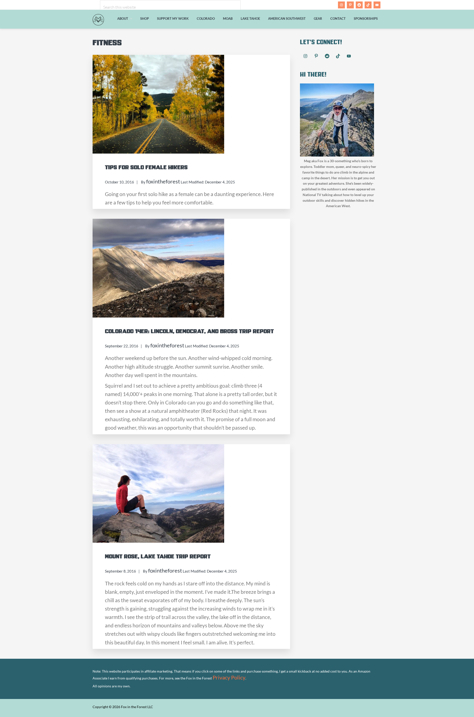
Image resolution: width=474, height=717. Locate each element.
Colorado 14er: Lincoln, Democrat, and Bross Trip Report (189, 331)
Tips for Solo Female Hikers (146, 167)
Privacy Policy (229, 677)
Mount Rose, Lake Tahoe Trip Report (158, 556)
